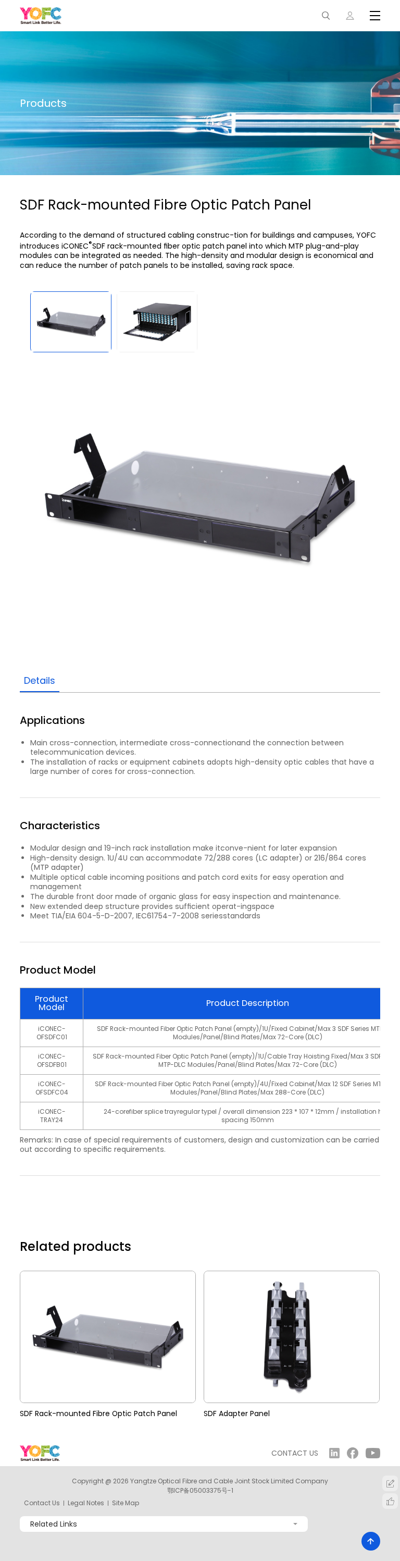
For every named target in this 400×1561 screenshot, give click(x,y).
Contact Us (42, 1503)
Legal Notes (86, 1503)
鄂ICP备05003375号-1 (200, 1490)
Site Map (125, 1503)
